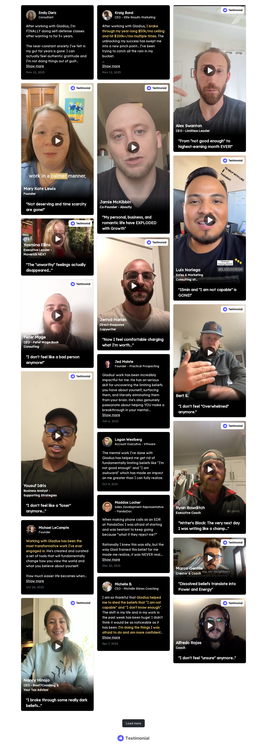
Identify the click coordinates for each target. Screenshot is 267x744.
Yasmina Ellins (37, 244)
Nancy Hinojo (37, 680)
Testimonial (235, 10)
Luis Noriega (188, 269)
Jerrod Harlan (113, 319)
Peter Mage (35, 337)
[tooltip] (178, 10)
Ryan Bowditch (190, 507)
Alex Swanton (189, 125)
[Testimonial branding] (134, 738)
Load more (133, 723)
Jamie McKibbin (115, 201)
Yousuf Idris (35, 485)
